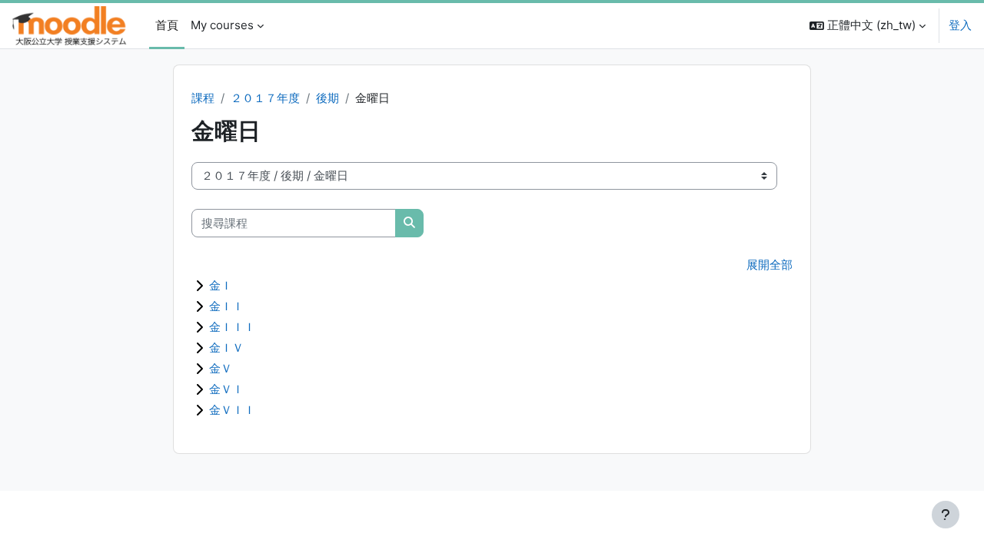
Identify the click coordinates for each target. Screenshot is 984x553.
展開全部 (769, 264)
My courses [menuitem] (222, 25)
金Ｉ (220, 285)
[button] (868, 25)
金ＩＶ (226, 347)
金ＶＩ (226, 389)
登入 (960, 25)
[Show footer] (945, 514)
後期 (327, 98)
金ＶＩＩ (232, 409)
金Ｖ (220, 368)
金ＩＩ (226, 306)
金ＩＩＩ (232, 327)
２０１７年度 (265, 98)
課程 (202, 98)
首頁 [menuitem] (166, 25)
